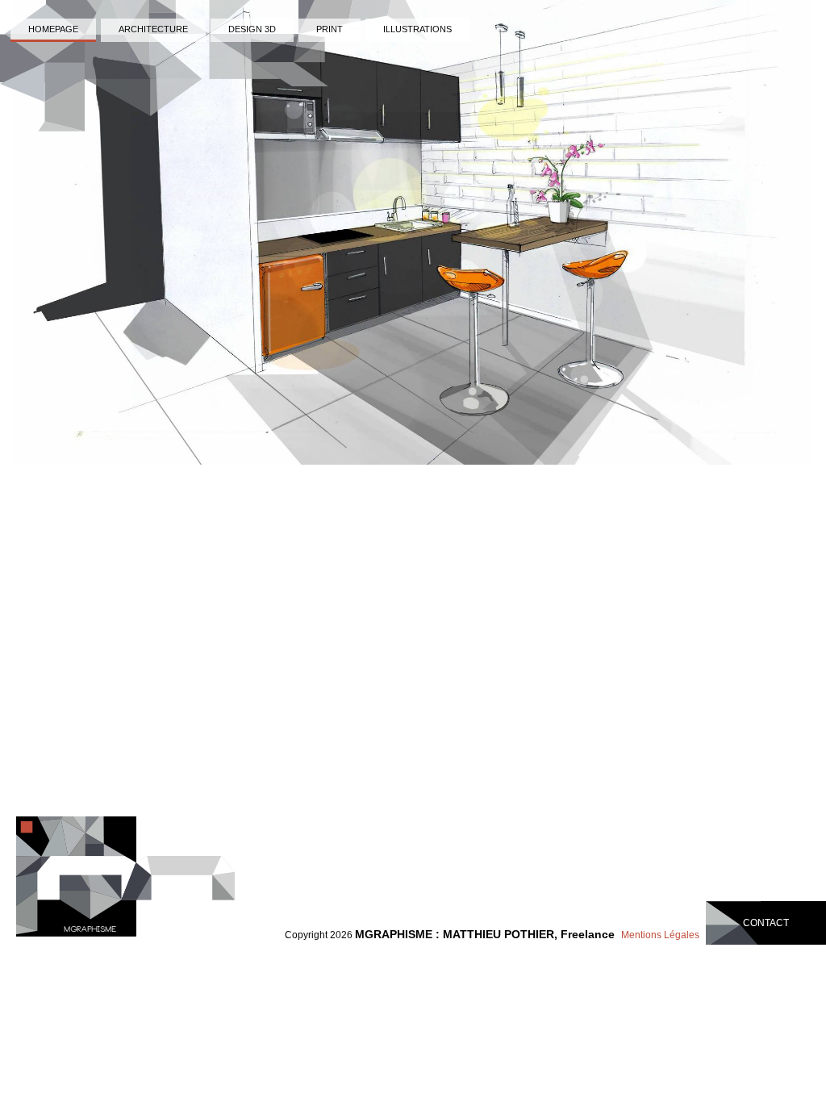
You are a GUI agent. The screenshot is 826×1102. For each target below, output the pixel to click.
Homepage (53, 29)
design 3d (252, 29)
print (329, 29)
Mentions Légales (660, 935)
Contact (766, 923)
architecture (153, 29)
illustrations (417, 29)
